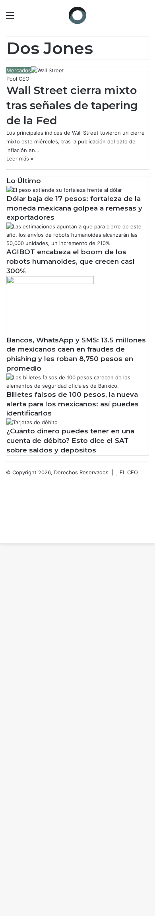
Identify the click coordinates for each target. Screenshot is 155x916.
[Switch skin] (131, 18)
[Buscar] (145, 18)
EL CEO (129, 472)
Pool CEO (17, 78)
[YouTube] (8, 505)
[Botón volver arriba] (2, 539)
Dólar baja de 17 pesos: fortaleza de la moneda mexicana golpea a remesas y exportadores (74, 208)
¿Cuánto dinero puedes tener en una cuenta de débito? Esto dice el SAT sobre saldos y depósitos (70, 440)
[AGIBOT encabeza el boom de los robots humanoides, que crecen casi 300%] (77, 243)
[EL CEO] (77, 15)
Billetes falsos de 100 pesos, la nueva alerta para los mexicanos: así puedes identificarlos (72, 403)
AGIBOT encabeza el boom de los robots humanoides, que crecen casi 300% (70, 261)
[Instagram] (8, 514)
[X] (8, 489)
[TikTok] (8, 531)
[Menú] (10, 18)
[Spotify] (8, 522)
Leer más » (19, 158)
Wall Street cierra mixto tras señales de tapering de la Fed (72, 105)
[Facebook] (8, 480)
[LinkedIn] (8, 497)
